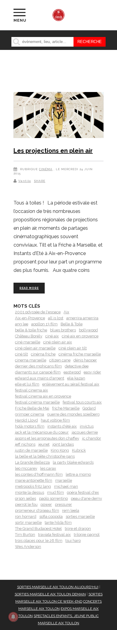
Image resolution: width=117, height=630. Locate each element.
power (46, 504)
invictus (87, 426)
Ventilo (24, 181)
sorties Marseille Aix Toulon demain (50, 594)
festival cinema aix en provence (43, 396)
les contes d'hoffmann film (39, 474)
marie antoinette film (33, 480)
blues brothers (63, 330)
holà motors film (29, 426)
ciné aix (52, 336)
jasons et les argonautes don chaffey (47, 438)
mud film (55, 492)
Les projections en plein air (53, 150)
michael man (66, 486)
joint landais (63, 444)
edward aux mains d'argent (39, 378)
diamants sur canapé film (38, 372)
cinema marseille (30, 360)
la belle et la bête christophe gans (45, 456)
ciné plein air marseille (35, 348)
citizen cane (59, 360)
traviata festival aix (54, 534)
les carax (48, 468)
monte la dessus (29, 492)
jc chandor (91, 438)
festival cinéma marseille (37, 402)
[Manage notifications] (13, 617)
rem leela (70, 510)
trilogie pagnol (87, 534)
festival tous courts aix (82, 402)
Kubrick (79, 450)
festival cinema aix (31, 390)
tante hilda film (58, 522)
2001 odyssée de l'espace (38, 312)
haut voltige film (55, 420)
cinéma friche (43, 354)
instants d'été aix (62, 426)
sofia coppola (51, 516)
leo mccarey (26, 468)
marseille (63, 480)
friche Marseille (66, 408)
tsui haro (73, 540)
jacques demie (85, 432)
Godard (89, 408)
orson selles (25, 498)
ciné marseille (27, 342)
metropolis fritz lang (33, 486)
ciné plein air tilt (72, 348)
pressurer (63, 504)
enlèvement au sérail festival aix (70, 384)
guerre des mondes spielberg (73, 414)
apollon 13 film (44, 324)
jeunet (44, 444)
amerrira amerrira (82, 318)
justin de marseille (31, 450)
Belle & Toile (71, 324)
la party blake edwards (73, 462)
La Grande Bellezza (32, 462)
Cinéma (45, 169)
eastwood (72, 372)
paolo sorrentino (53, 498)
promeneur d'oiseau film (37, 510)
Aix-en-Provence (30, 318)
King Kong (60, 450)
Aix (66, 312)
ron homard (25, 516)
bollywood (88, 330)
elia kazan (76, 378)
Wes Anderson (28, 546)
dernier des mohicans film (38, 366)
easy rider (92, 372)
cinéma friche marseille (79, 354)
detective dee (76, 366)
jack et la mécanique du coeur (42, 432)
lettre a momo (78, 474)
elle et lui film (27, 384)
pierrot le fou (26, 504)
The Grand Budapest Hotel (38, 528)
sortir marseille (28, 522)
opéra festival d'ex (83, 492)
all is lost (55, 318)
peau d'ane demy (86, 498)
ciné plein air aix (57, 342)
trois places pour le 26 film (38, 540)
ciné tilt (21, 354)
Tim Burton (25, 534)
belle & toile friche (31, 330)
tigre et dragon (78, 528)
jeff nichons (25, 444)
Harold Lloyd (26, 420)
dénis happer (85, 360)
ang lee (21, 324)
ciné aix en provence (80, 336)
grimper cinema (29, 414)
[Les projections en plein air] (59, 116)
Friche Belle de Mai (32, 408)
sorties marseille (80, 516)
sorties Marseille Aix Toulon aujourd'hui (57, 587)
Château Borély (28, 336)
